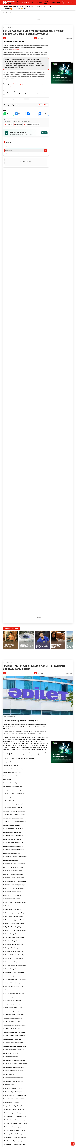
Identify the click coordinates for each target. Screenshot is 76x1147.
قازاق (42, 38)
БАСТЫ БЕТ (17, 2)
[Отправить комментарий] (45, 150)
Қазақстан (9, 124)
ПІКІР (58, 2)
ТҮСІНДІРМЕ (39, 2)
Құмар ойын (18, 124)
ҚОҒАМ (32, 2)
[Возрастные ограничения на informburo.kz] (62, 2)
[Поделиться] (73, 1144)
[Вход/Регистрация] (68, 2)
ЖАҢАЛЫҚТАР (25, 2)
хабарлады (15, 49)
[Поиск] (65, 2)
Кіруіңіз (8, 146)
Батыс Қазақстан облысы (32, 124)
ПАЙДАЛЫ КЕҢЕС (46, 2)
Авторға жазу (69, 38)
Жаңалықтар (13, 12)
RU (71, 2)
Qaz (38, 38)
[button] (22, 9)
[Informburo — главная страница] (9, 2)
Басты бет (5, 12)
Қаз (35, 38)
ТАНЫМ (54, 2)
